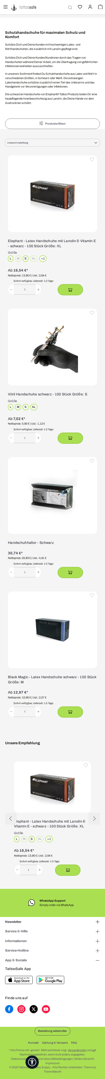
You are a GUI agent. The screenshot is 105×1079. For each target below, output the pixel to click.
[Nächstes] (94, 818)
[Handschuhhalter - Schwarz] (52, 495)
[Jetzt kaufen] (70, 289)
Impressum (52, 1063)
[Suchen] (69, 7)
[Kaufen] (70, 572)
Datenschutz (19, 1058)
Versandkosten (77, 1050)
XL (34, 259)
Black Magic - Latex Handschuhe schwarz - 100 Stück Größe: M (52, 679)
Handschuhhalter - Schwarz (31, 543)
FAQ (74, 1042)
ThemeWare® (52, 1071)
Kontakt (33, 1042)
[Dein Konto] (90, 7)
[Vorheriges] (11, 818)
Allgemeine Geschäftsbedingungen (51, 1058)
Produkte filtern (55, 123)
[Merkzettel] (79, 7)
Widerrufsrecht (83, 1058)
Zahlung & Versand (55, 1042)
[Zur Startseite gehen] (23, 7)
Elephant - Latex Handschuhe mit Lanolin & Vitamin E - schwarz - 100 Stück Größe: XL (52, 243)
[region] (52, 819)
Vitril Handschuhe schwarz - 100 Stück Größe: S (47, 394)
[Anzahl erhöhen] (38, 289)
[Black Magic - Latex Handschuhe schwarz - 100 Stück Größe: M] (52, 629)
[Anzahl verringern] (11, 289)
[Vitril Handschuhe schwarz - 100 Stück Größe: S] (52, 347)
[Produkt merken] (92, 160)
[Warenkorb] (100, 7)
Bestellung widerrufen (52, 1030)
